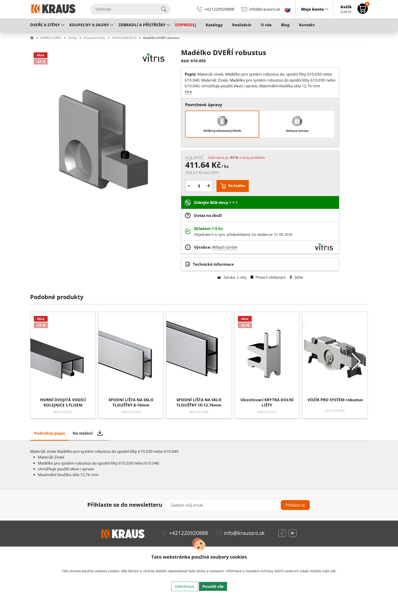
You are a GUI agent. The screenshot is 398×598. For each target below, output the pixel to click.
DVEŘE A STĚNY (45, 24)
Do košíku (236, 185)
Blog (285, 24)
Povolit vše (213, 586)
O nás (266, 24)
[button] (34, 37)
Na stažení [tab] (83, 433)
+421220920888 (219, 9)
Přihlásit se (295, 505)
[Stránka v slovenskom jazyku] (287, 9)
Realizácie (241, 24)
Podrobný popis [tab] (49, 433)
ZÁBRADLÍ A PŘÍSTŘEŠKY (142, 24)
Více (188, 91)
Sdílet (298, 277)
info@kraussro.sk (264, 9)
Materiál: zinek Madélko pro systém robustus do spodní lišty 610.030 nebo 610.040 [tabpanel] (104, 463)
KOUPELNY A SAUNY (89, 24)
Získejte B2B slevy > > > (216, 202)
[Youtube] (292, 533)
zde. (333, 571)
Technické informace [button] (213, 264)
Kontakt (307, 24)
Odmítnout (184, 586)
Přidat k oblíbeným (270, 277)
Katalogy (214, 24)
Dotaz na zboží (208, 215)
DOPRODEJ (185, 24)
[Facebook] (282, 533)
